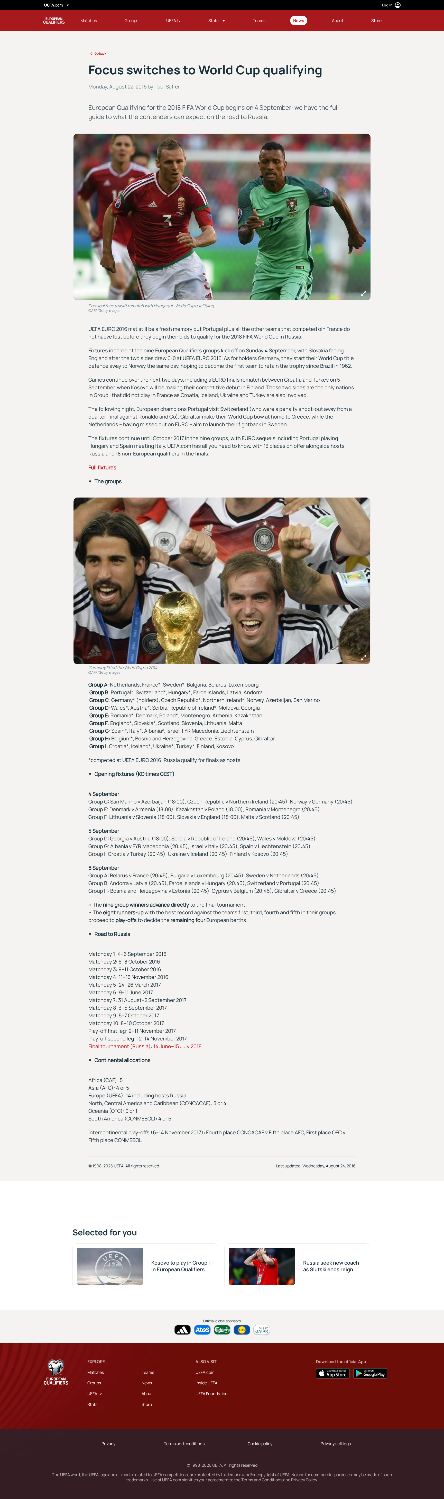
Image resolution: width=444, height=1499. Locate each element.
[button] (216, 20)
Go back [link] (100, 53)
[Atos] (202, 1330)
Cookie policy (260, 1443)
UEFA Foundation (212, 1393)
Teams (148, 1372)
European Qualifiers (54, 20)
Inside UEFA (206, 1383)
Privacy (108, 1443)
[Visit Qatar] (261, 1330)
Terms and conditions (184, 1443)
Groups (94, 1383)
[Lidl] (242, 1330)
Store (147, 1404)
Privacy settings (336, 1443)
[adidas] (182, 1330)
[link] (88, 20)
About (147, 1393)
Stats (92, 1404)
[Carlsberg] (222, 1330)
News (147, 1383)
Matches (95, 1372)
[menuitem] (96, 20)
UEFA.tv (94, 1393)
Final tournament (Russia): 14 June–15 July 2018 (145, 1046)
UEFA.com (205, 1372)
